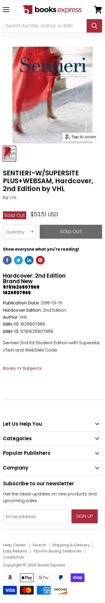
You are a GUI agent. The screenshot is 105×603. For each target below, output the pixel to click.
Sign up (84, 516)
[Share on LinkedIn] (29, 260)
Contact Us (13, 557)
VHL (13, 197)
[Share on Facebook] (7, 260)
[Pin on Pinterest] (40, 260)
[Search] (94, 26)
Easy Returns (15, 551)
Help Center (14, 545)
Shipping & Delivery (71, 545)
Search (39, 545)
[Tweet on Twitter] (18, 260)
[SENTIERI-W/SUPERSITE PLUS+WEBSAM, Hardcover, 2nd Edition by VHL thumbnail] (9, 153)
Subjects (32, 368)
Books (9, 368)
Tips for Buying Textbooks (58, 551)
